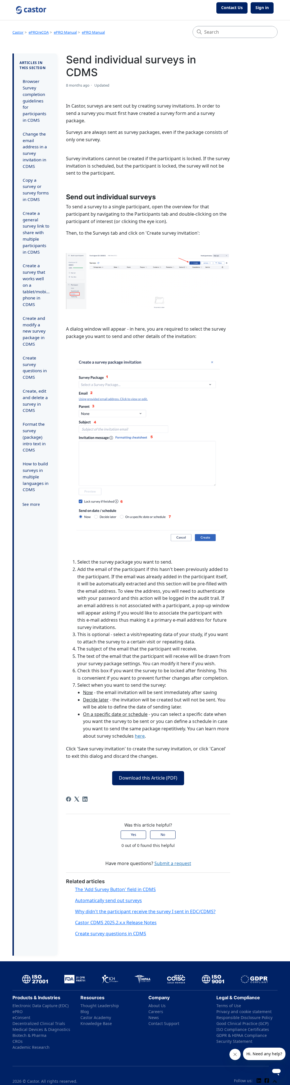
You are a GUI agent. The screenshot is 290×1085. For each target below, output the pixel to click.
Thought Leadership (99, 1005)
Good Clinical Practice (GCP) (242, 1023)
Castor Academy (95, 1017)
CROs (17, 1041)
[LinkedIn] (85, 799)
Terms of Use (228, 1005)
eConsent (21, 1017)
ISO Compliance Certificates (242, 1029)
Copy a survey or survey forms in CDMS (36, 189)
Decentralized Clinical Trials (38, 1023)
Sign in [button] (262, 7)
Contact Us (232, 7)
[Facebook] (68, 799)
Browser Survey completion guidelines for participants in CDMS (34, 100)
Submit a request (172, 863)
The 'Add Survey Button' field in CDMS (115, 889)
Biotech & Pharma (29, 1035)
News (153, 1017)
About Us (157, 1005)
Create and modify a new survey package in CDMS (34, 331)
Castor (18, 32)
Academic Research (31, 1047)
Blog (84, 1011)
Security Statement (234, 1041)
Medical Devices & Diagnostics (41, 1029)
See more (31, 504)
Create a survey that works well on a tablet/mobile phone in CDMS (36, 285)
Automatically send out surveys (108, 900)
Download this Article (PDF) (148, 778)
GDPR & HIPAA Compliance (241, 1035)
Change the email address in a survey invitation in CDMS (35, 150)
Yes (133, 834)
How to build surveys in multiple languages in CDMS (35, 476)
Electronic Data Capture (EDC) (40, 1005)
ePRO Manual (65, 32)
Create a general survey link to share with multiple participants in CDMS (36, 232)
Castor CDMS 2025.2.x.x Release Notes (116, 922)
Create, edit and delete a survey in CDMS (35, 400)
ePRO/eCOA (39, 32)
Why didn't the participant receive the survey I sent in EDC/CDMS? (145, 911)
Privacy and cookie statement (244, 1011)
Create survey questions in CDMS (35, 367)
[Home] (31, 10)
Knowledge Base (96, 1023)
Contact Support (163, 1023)
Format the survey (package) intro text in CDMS (34, 437)
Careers (155, 1011)
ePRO (17, 1011)
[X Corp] (76, 799)
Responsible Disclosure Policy (244, 1017)
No (163, 834)
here (140, 736)
